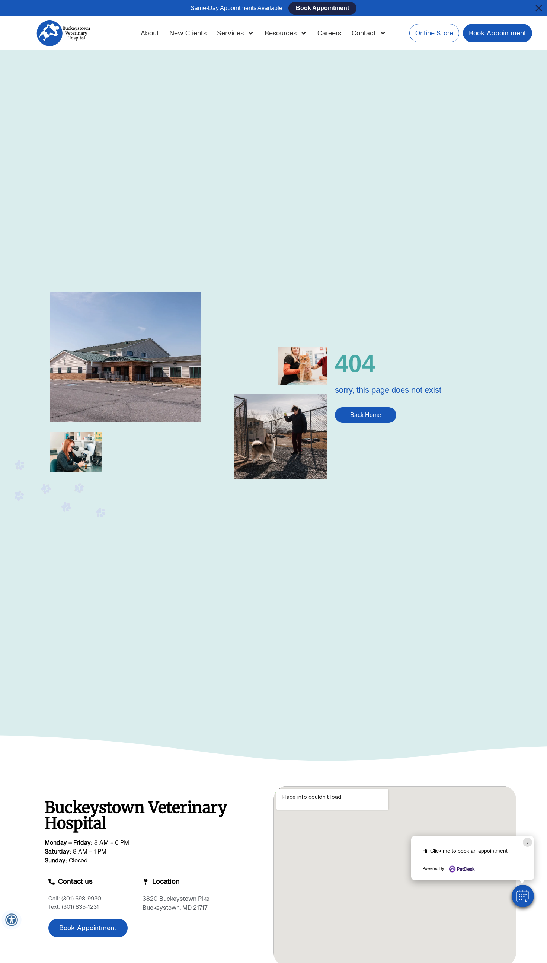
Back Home (365, 415)
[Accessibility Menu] (12, 920)
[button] (523, 896)
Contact (364, 33)
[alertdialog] (273, 8)
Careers (329, 33)
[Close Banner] (538, 8)
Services (230, 33)
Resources (281, 33)
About (150, 33)
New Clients (188, 33)
